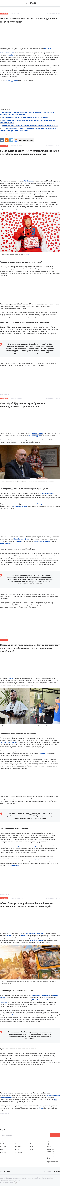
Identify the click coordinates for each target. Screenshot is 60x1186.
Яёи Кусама (28, 181)
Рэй (55, 1099)
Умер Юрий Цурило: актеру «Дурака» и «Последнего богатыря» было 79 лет (30, 125)
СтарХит (10, 55)
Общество (3, 1146)
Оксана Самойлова (7, 53)
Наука (1, 1149)
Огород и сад (18, 1152)
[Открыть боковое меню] (1, 3)
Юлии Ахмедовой (38, 1000)
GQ (28, 254)
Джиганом (48, 49)
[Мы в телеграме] (57, 1171)
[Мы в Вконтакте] (54, 1171)
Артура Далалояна (53, 1095)
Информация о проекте (53, 1144)
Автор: (5, 134)
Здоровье (17, 1149)
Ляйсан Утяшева (12, 1015)
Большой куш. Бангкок (34, 933)
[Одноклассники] (7, 140)
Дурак (27, 539)
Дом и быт (3, 1152)
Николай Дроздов (11, 81)
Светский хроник (13, 865)
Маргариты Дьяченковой (41, 995)
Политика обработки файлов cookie (52, 1162)
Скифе (18, 541)
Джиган (10, 678)
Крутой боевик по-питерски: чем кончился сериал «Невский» (25, 117)
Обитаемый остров (20, 506)
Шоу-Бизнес (4, 13)
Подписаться (54, 1135)
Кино (31, 1146)
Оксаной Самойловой (8, 742)
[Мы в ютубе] (59, 1171)
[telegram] (11, 140)
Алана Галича (6, 1097)
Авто (16, 1144)
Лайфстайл (18, 1146)
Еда (31, 1144)
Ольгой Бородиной (37, 940)
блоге (41, 1108)
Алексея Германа (48, 493)
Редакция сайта (51, 1154)
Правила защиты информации (51, 1150)
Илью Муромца (5, 543)
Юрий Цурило (37, 433)
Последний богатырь (42, 541)
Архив (31, 1149)
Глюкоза (23, 936)
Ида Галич (9, 936)
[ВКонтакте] (2, 140)
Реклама (49, 1146)
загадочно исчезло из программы (28, 846)
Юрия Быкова (18, 539)
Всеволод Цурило (34, 436)
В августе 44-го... (43, 504)
